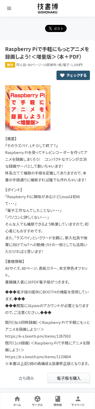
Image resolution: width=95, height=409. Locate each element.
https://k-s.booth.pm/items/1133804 (38, 356)
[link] (26, 378)
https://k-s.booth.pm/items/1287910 (38, 336)
